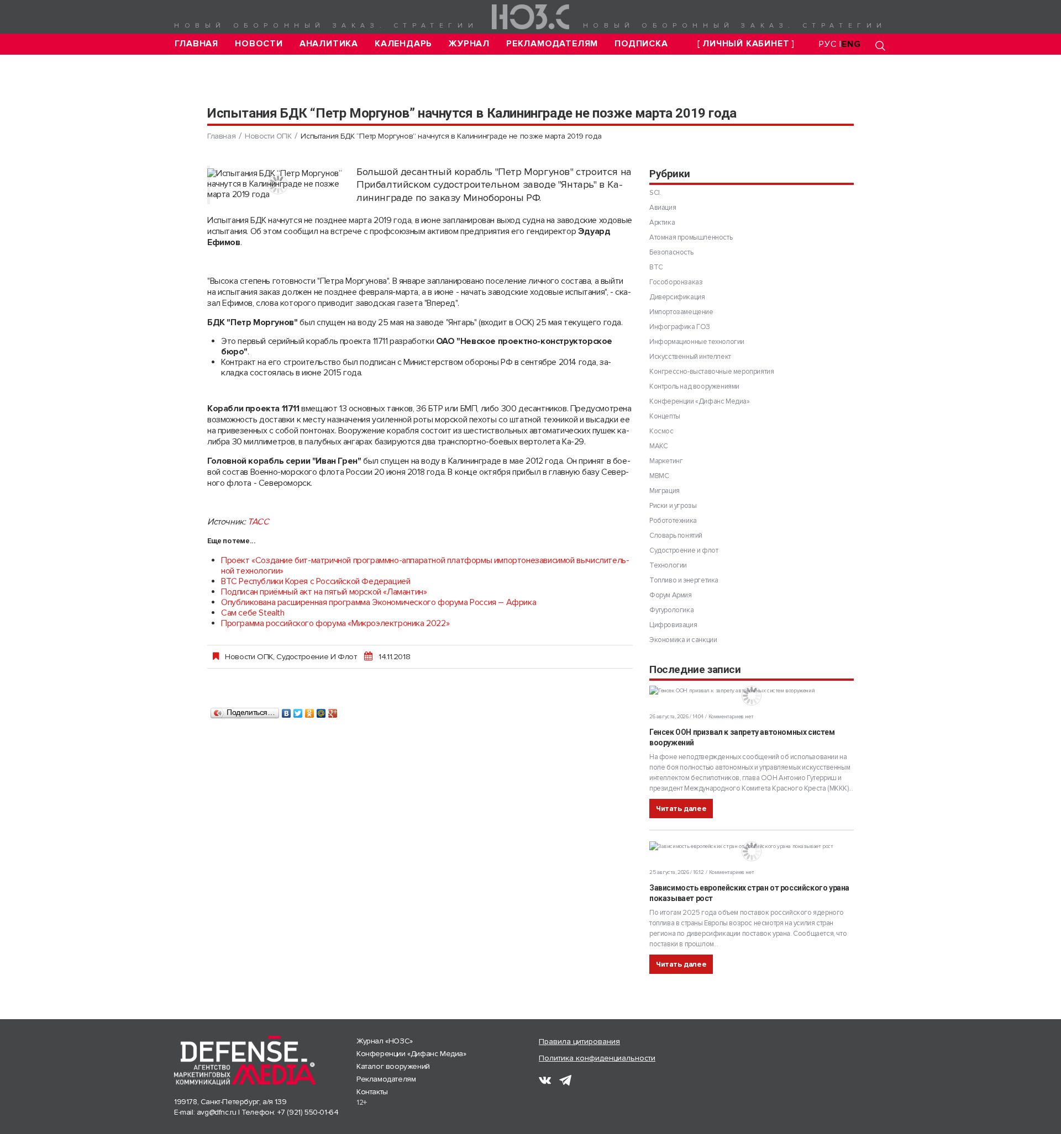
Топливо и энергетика (683, 580)
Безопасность (671, 252)
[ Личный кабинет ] (746, 44)
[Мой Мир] (321, 710)
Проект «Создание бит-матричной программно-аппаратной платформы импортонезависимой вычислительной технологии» (425, 565)
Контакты (372, 1091)
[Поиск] (880, 45)
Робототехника (673, 520)
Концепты (664, 416)
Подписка (641, 44)
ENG (851, 44)
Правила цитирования (579, 1041)
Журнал (469, 44)
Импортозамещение (681, 312)
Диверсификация (677, 297)
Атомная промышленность (690, 237)
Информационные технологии (696, 341)
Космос (661, 431)
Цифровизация (673, 625)
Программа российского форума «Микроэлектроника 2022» (335, 623)
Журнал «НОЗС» (384, 1041)
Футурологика (671, 610)
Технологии (668, 565)
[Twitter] (298, 710)
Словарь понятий (675, 535)
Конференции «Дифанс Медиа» (699, 401)
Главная (197, 44)
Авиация (662, 207)
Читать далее (681, 808)
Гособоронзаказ (675, 282)
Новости (259, 44)
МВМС (659, 475)
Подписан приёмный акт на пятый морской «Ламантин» (324, 591)
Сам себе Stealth (253, 612)
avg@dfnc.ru (217, 1112)
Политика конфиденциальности (597, 1058)
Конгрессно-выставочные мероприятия (711, 371)
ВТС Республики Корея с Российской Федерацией (315, 581)
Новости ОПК (268, 136)
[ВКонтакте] (286, 710)
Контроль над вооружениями (694, 386)
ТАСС (258, 521)
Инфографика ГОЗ (679, 326)
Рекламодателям (552, 44)
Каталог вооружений (393, 1066)
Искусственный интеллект (690, 356)
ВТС (656, 267)
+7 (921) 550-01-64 (308, 1112)
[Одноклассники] (310, 710)
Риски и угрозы (672, 505)
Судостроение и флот (316, 656)
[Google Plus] (333, 710)
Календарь (403, 44)
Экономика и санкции (683, 639)
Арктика (662, 222)
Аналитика (329, 44)
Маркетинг (665, 461)
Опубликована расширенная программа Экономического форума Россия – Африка (378, 602)
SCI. (655, 192)
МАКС (658, 446)
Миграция (664, 490)
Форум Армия (670, 595)
